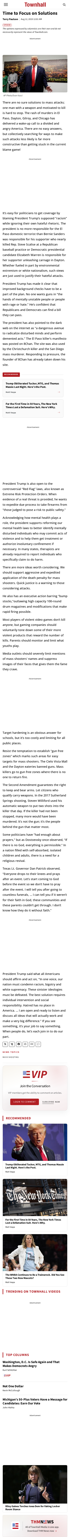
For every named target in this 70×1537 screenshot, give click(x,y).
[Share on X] (5, 1044)
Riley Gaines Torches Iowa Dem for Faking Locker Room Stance (32, 1508)
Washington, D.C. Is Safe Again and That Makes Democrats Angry (31, 1364)
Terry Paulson (10, 19)
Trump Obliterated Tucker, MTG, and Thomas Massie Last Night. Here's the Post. (34, 1166)
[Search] (64, 4)
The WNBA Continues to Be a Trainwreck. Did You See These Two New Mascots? (34, 1276)
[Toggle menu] (6, 4)
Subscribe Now (51, 1101)
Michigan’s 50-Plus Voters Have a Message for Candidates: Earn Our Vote (35, 1401)
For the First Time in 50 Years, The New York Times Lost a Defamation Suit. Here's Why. (33, 1221)
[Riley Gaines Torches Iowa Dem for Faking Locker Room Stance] (35, 1484)
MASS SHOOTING (11, 1057)
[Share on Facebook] (18, 1044)
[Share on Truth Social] (12, 1044)
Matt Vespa (10, 1171)
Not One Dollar (13, 1386)
